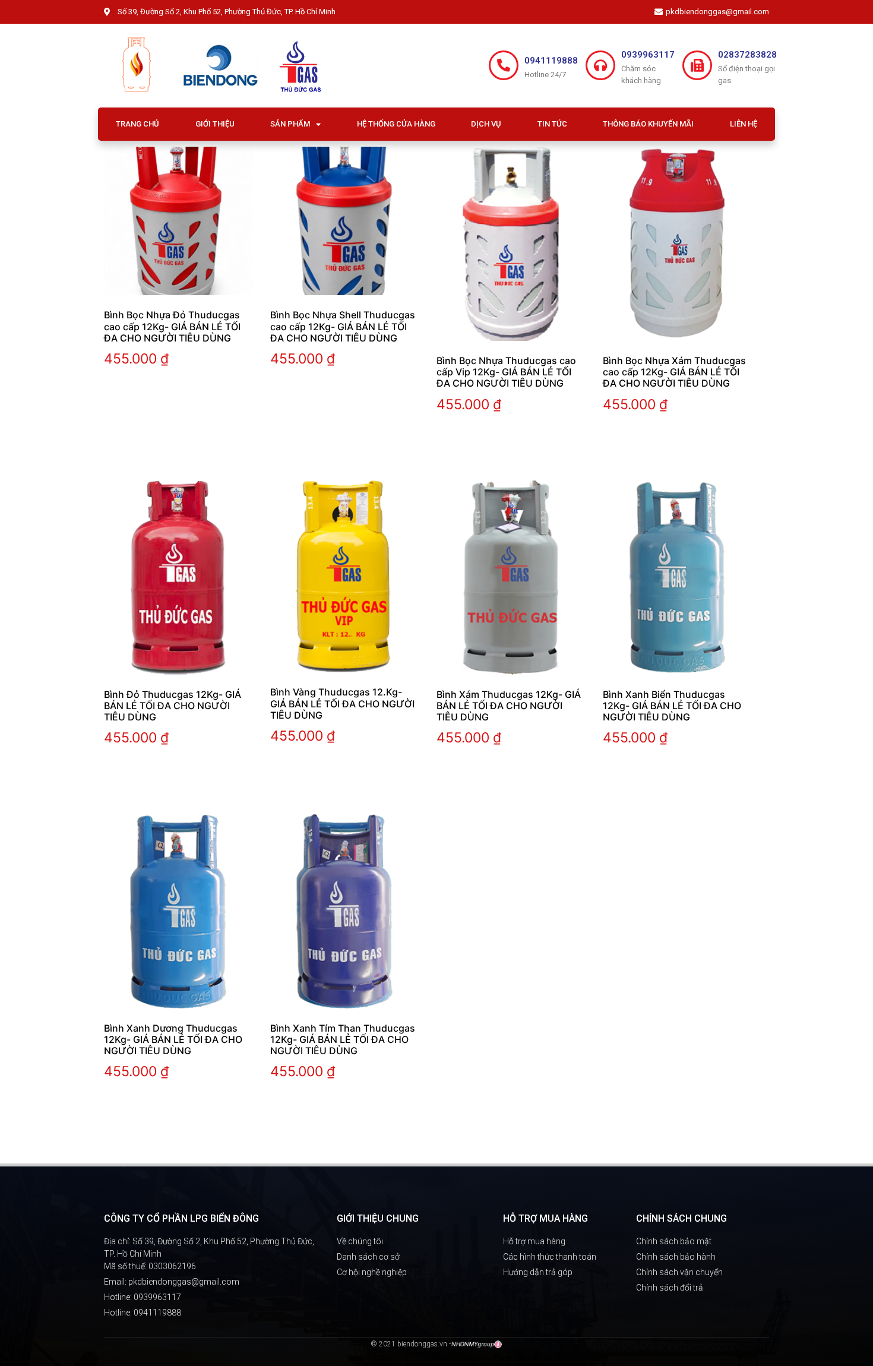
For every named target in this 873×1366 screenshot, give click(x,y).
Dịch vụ (486, 123)
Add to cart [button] (139, 396)
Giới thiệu (215, 123)
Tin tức (552, 123)
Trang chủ (137, 123)
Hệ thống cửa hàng (396, 123)
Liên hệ (743, 123)
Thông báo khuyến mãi (648, 123)
